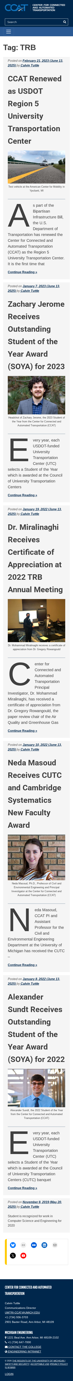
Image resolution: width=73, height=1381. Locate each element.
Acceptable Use (40, 1364)
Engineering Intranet (24, 1351)
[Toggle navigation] (8, 31)
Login (9, 1374)
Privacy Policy (59, 1364)
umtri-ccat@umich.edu (22, 1312)
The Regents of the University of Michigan (38, 1361)
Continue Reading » (22, 272)
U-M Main (10, 1367)
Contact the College (24, 1346)
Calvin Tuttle (29, 65)
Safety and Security (17, 1364)
